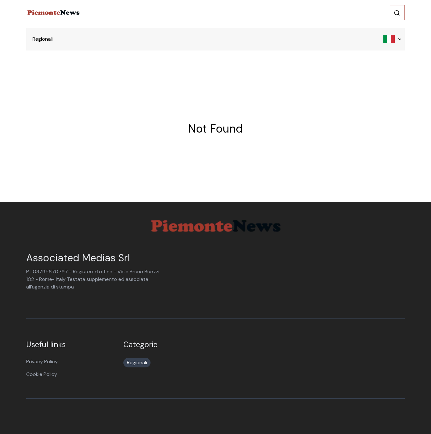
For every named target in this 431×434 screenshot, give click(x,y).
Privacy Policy (42, 361)
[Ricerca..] (396, 13)
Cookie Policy (41, 374)
